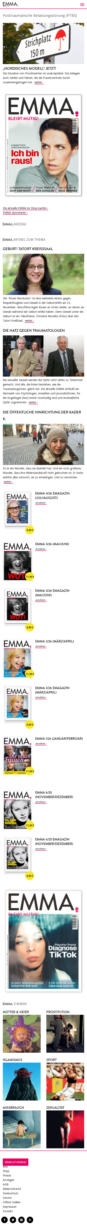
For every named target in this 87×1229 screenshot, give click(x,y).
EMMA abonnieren (14, 212)
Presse (7, 1175)
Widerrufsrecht (12, 1188)
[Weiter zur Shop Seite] (43, 145)
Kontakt (8, 1211)
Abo (5, 1166)
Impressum (9, 1206)
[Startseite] (43, 4)
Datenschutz (10, 1193)
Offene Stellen (11, 1202)
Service (7, 1197)
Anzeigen (8, 1180)
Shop (6, 1171)
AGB (5, 1184)
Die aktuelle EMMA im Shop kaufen (25, 208)
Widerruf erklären (15, 1162)
